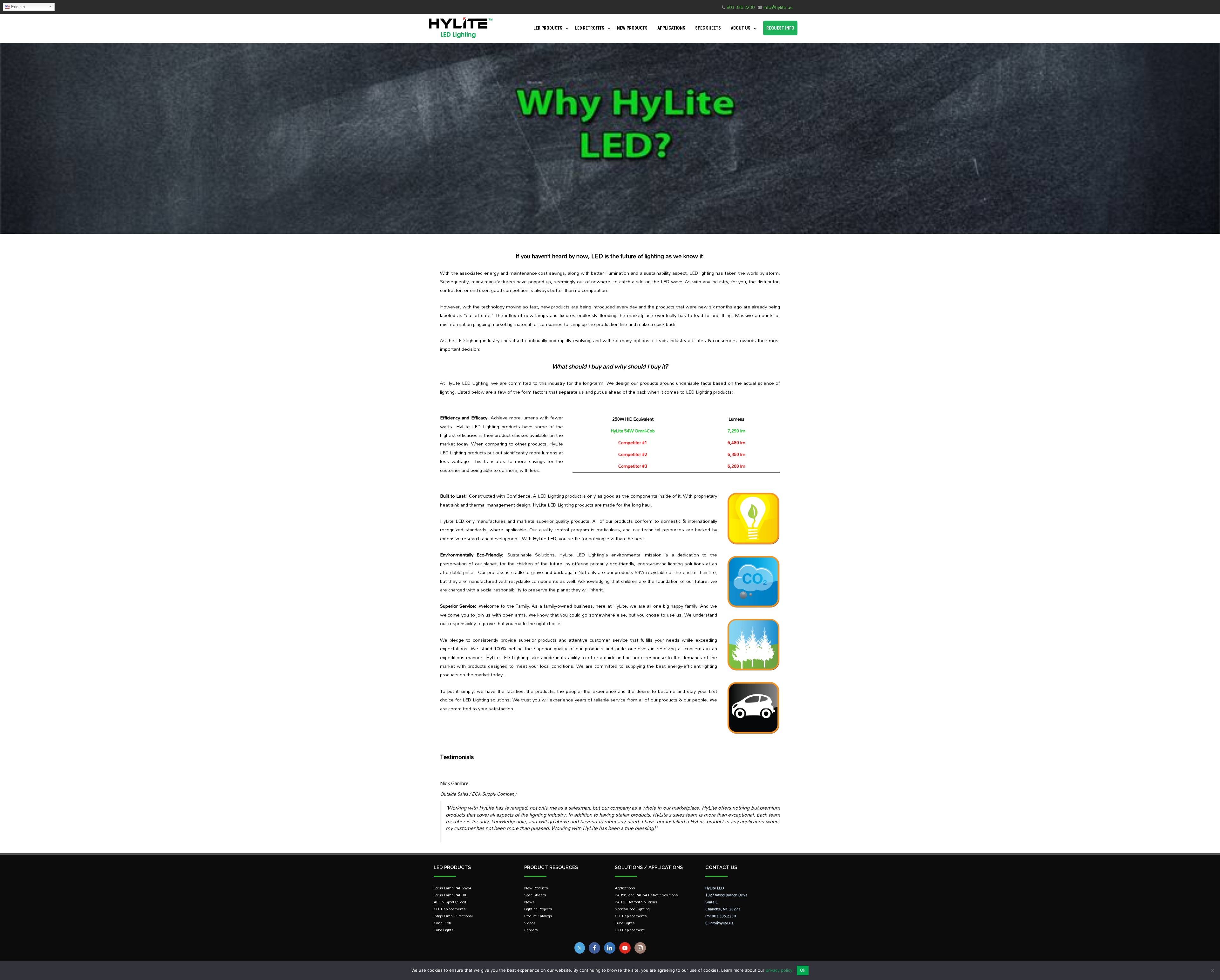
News (529, 902)
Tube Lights (444, 930)
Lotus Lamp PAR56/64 (452, 888)
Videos (530, 923)
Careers (531, 930)
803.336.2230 (741, 7)
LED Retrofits (589, 28)
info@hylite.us (778, 7)
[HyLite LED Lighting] (459, 39)
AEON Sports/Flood (450, 902)
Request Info (780, 28)
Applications (671, 28)
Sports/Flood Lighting (632, 909)
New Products (632, 28)
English (17, 6)
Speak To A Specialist (1168, 946)
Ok (803, 970)
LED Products (547, 28)
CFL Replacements (450, 909)
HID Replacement (630, 930)
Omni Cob (442, 923)
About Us (740, 28)
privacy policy (779, 970)
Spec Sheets (708, 28)
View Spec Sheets (1167, 963)
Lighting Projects (538, 909)
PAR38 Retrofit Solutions (636, 902)
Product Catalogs (538, 916)
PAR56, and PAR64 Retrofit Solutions (646, 895)
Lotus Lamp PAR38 (450, 895)
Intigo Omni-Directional (453, 916)
